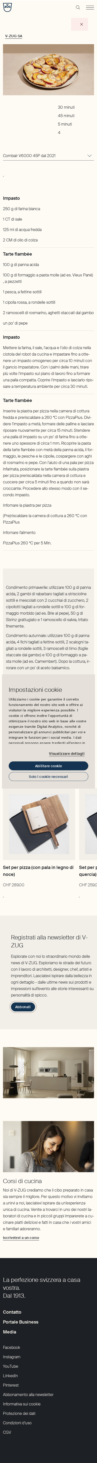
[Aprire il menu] (90, 7)
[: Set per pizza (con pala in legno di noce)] (3, 894)
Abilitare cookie (48, 766)
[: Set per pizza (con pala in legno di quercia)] (79, 894)
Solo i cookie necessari (48, 776)
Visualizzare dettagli (67, 753)
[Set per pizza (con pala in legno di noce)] (39, 824)
